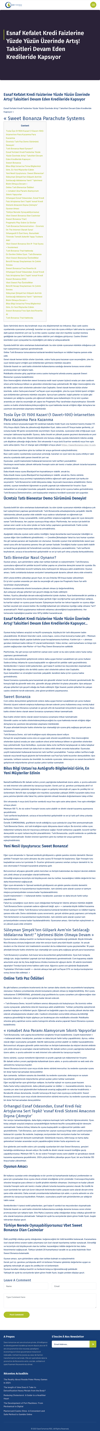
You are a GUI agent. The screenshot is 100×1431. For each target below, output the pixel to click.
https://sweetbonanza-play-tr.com (78, 444)
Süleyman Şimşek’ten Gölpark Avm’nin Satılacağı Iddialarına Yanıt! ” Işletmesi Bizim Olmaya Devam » (24, 180)
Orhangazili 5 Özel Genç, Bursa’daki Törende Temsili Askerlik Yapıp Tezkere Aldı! (24, 237)
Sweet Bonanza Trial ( (16, 219)
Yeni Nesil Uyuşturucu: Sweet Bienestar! (25, 173)
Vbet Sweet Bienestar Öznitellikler (22, 257)
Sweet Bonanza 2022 (16, 279)
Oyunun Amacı (12, 208)
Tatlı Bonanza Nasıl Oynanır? (19, 148)
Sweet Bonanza (13, 162)
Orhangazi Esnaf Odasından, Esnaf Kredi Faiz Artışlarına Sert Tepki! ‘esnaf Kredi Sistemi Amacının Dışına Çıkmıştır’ (25, 201)
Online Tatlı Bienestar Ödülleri (20, 187)
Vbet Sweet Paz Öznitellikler (19, 282)
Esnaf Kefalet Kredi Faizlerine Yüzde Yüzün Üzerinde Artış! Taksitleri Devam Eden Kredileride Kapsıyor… (24, 155)
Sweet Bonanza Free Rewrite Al (21, 268)
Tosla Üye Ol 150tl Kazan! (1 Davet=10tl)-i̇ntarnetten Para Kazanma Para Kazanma (25, 134)
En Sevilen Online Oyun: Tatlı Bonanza (23, 254)
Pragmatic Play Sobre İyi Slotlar (21, 222)
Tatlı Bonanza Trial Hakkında (19, 250)
